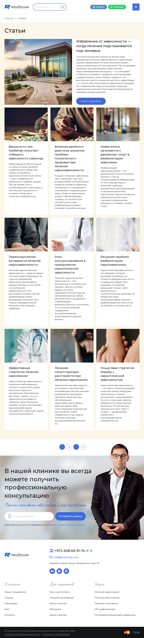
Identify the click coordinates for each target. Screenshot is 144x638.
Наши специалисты (15, 592)
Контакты (9, 615)
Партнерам (10, 603)
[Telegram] (91, 551)
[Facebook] (59, 571)
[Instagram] (66, 571)
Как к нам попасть (60, 592)
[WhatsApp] (87, 551)
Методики (55, 609)
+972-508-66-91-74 (69, 551)
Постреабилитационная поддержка (114, 615)
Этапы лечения (58, 603)
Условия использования (56, 634)
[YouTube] (52, 571)
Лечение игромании (106, 603)
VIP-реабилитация (104, 609)
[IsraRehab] (16, 7)
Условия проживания (62, 597)
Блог (7, 609)
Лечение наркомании (106, 592)
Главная (8, 18)
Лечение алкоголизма (107, 597)
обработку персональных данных (66, 524)
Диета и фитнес (58, 615)
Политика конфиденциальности (22, 634)
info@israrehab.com (66, 557)
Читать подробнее (91, 101)
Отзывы (8, 597)
